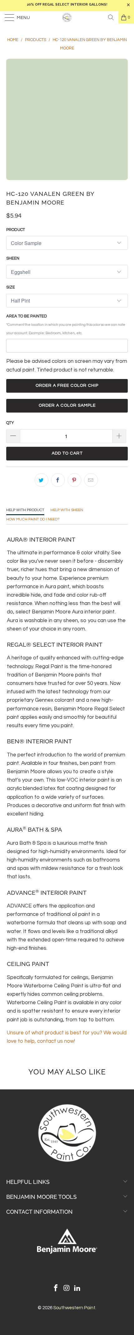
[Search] (111, 17)
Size (10, 287)
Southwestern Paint (74, 1307)
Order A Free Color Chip (67, 385)
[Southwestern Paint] (67, 17)
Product (15, 230)
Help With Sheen (66, 510)
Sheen (12, 258)
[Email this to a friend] (91, 480)
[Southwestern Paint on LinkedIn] (77, 1289)
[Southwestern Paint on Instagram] (66, 1289)
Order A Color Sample (67, 405)
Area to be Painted (65, 324)
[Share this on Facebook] (58, 480)
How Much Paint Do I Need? (33, 519)
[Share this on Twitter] (41, 480)
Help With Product (25, 510)
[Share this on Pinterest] (74, 480)
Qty (10, 423)
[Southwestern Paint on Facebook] (55, 1289)
